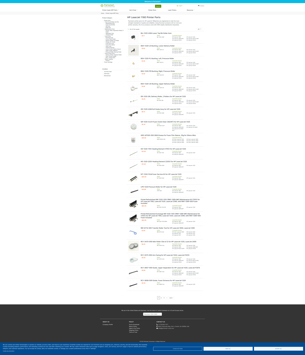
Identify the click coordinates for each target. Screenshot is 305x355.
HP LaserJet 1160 (176, 37)
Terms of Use (133, 332)
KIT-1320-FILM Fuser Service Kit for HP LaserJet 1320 (161, 174)
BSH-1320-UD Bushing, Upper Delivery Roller (158, 84)
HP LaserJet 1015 (176, 235)
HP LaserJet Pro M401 (191, 127)
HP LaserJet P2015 (191, 40)
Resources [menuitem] (189, 10)
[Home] (102, 5)
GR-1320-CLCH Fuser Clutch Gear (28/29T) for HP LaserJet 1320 (165, 122)
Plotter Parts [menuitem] (151, 10)
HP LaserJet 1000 (190, 232)
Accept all (278, 348)
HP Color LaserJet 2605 (192, 142)
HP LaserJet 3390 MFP (178, 38)
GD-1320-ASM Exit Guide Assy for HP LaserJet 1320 (160, 109)
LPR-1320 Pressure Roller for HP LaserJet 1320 (158, 187)
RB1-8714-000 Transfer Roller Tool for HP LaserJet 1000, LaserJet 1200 (168, 228)
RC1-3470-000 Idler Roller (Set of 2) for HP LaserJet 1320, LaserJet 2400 (168, 242)
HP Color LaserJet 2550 (192, 140)
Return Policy (133, 326)
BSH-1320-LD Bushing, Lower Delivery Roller (158, 46)
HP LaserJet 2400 (176, 247)
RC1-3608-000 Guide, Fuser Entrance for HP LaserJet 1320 (163, 280)
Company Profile (108, 324)
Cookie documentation (8, 351)
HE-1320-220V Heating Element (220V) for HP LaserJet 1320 (164, 161)
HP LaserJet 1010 (176, 233)
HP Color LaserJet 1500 (178, 139)
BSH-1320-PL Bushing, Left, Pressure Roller (157, 58)
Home (102, 13)
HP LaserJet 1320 (190, 37)
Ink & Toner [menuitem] (132, 10)
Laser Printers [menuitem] (172, 10)
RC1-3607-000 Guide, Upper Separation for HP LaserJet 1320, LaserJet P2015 (170, 268)
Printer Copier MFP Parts (112, 13)
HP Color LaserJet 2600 (178, 142)
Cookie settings (178, 348)
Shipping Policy (133, 330)
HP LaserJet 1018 (190, 235)
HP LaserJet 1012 (190, 233)
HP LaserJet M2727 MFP (192, 38)
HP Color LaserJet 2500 (178, 140)
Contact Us (160, 322)
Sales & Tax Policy (134, 328)
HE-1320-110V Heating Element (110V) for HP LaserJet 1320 (163, 149)
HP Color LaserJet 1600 (192, 139)
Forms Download (134, 324)
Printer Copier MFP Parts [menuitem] (109, 10)
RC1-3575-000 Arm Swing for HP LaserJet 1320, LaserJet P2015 (165, 255)
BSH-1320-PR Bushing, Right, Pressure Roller (158, 71)
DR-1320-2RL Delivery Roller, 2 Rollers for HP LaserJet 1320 (163, 96)
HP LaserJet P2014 (176, 40)
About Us (106, 322)
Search (158, 6)
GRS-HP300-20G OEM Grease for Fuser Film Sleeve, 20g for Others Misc (168, 135)
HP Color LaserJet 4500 (178, 232)
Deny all (228, 348)
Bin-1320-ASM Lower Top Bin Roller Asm (156, 33)
